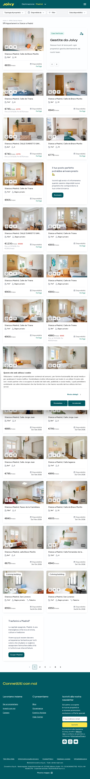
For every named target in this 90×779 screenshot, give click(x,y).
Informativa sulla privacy (28, 759)
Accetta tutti (76, 403)
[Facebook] (64, 741)
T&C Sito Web (8, 759)
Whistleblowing (80, 759)
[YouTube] (75, 741)
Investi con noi (9, 708)
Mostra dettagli (72, 394)
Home (5, 20)
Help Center (37, 717)
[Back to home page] (8, 4)
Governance (37, 708)
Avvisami (58, 195)
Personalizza (58, 403)
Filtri (54, 12)
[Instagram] (70, 741)
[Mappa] (15, 47)
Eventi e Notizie (39, 713)
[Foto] (6, 47)
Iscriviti (74, 725)
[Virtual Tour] (11, 47)
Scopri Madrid (16, 655)
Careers (6, 713)
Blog (34, 704)
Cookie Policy (47, 759)
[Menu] (84, 4)
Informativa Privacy (78, 736)
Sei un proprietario (10, 704)
